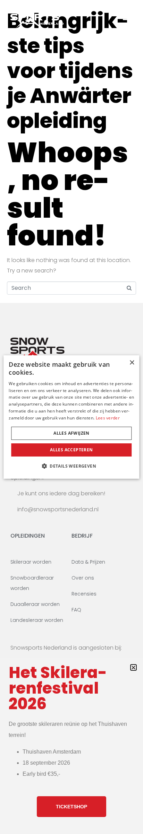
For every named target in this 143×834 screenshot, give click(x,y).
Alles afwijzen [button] (71, 433)
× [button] (131, 362)
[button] (71, 466)
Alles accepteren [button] (71, 450)
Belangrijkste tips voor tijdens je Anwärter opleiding (70, 70)
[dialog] (71, 417)
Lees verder (108, 418)
